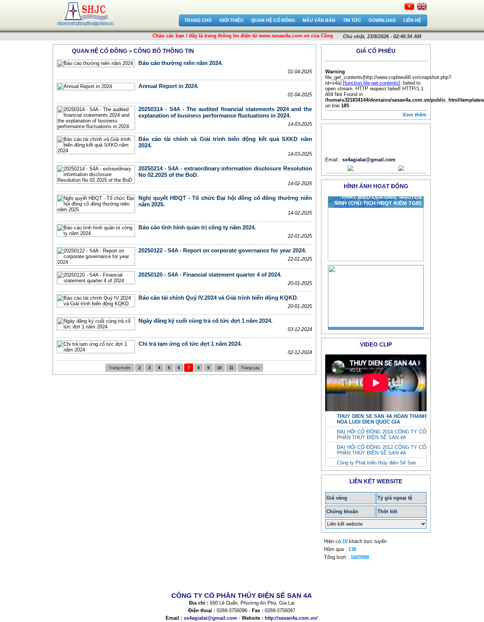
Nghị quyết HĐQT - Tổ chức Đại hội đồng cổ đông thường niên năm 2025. (225, 201)
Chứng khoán (342, 511)
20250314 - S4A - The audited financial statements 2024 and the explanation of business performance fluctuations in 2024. (225, 112)
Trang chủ (198, 20)
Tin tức (352, 20)
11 (231, 367)
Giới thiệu (231, 20)
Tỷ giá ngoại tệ (394, 498)
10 (219, 367)
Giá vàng (336, 498)
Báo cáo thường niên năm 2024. (180, 63)
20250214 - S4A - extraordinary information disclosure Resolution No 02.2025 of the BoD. (225, 171)
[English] (422, 7)
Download (382, 20)
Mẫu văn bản (318, 20)
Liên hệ (412, 20)
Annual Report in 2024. (168, 86)
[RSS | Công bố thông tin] (310, 50)
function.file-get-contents (371, 83)
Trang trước (120, 367)
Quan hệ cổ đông (273, 20)
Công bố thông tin (163, 51)
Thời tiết (387, 511)
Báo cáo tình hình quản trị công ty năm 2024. (197, 227)
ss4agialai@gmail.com (369, 159)
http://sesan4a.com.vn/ (291, 618)
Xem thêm (415, 115)
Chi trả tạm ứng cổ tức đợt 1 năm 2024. (190, 343)
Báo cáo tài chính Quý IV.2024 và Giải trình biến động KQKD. (218, 297)
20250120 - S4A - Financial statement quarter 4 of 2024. (210, 274)
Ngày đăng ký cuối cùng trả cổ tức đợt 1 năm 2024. (205, 320)
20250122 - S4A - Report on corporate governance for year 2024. (222, 250)
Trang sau (250, 367)
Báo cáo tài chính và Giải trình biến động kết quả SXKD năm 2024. (225, 142)
